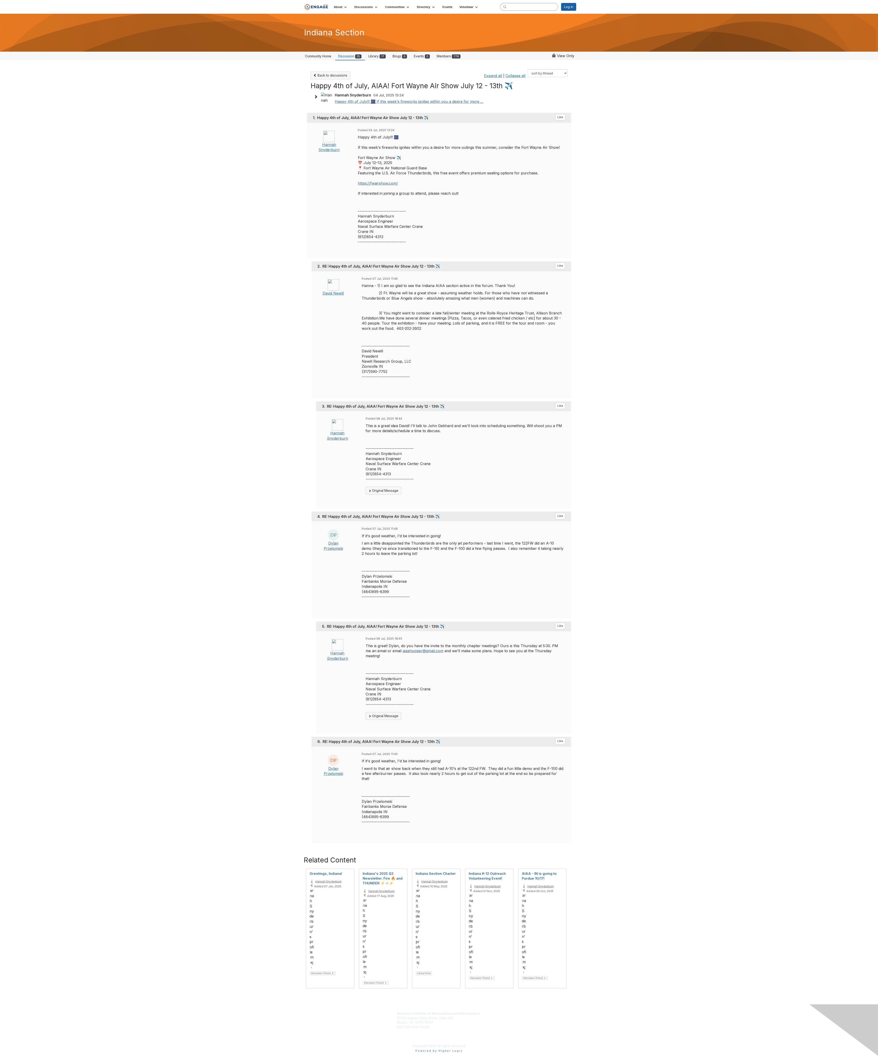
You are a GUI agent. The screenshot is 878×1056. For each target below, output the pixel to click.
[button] (340, 6)
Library (376, 56)
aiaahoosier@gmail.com (423, 651)
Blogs (399, 56)
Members (448, 56)
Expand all (493, 75)
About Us (491, 1026)
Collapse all (515, 75)
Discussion (349, 56)
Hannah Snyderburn (328, 881)
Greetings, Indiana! (326, 873)
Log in (568, 7)
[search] (505, 6)
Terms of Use (495, 1030)
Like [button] (560, 117)
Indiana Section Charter (436, 873)
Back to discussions (332, 75)
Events (421, 56)
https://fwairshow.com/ (378, 183)
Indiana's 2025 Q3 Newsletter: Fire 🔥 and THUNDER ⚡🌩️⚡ (383, 878)
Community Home (318, 56)
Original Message (384, 490)
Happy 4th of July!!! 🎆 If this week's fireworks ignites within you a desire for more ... (409, 101)
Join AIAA (493, 1013)
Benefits (492, 1018)
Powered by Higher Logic (439, 1050)
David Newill (333, 293)
